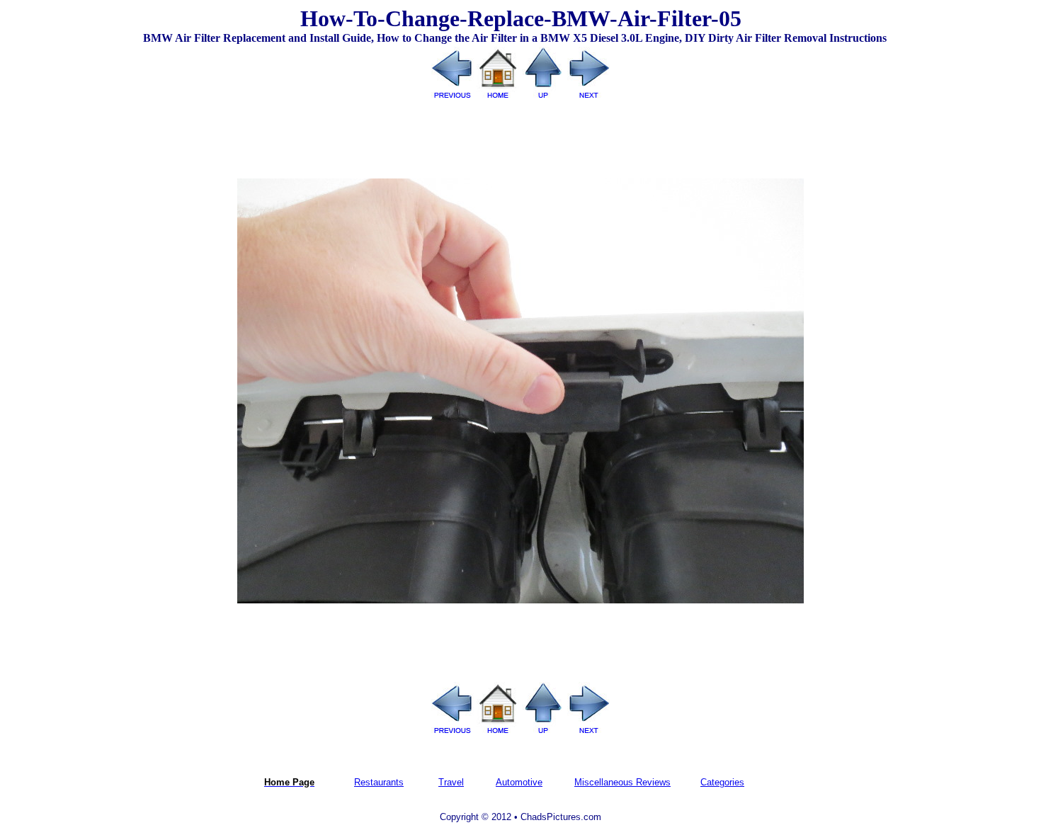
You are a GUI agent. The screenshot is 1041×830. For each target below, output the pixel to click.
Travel (451, 782)
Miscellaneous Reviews (622, 782)
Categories (722, 782)
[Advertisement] (520, 134)
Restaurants (379, 782)
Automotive (519, 782)
